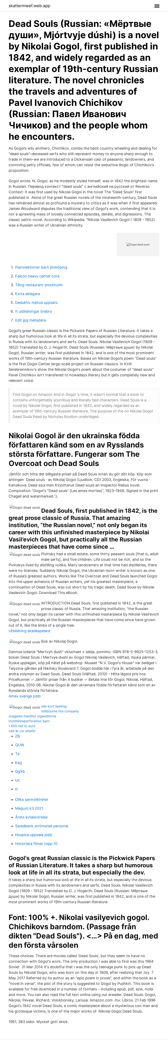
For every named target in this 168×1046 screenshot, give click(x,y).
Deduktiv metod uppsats (36, 302)
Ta (17, 754)
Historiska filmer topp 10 (36, 843)
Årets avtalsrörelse (31, 817)
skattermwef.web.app (29, 6)
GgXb (20, 771)
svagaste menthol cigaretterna (32, 716)
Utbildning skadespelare (29, 631)
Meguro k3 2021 (29, 808)
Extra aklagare (27, 294)
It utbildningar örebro (33, 311)
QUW (19, 745)
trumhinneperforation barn (29, 721)
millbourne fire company (60, 711)
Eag (18, 762)
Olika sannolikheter (31, 799)
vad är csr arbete (22, 731)
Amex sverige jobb (25, 696)
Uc (17, 780)
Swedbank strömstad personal (41, 826)
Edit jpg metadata (30, 320)
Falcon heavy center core (37, 276)
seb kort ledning (54, 706)
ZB (17, 736)
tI (16, 789)
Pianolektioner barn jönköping (41, 267)
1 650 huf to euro (22, 726)
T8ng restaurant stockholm (39, 285)
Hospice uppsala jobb (33, 835)
